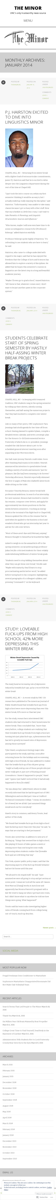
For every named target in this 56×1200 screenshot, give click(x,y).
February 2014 (9, 1129)
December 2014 (9, 1082)
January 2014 (8, 1135)
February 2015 (9, 1071)
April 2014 (7, 1118)
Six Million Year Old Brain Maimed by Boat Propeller (25, 1022)
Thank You (7, 1016)
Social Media (10, 950)
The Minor (28, 8)
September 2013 (10, 1159)
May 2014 (7, 1112)
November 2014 (9, 1088)
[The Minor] (28, 40)
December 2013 (9, 1141)
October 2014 (8, 1094)
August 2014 (8, 1106)
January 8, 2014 (32, 601)
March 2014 (8, 1123)
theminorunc (16, 85)
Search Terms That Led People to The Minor (22, 1007)
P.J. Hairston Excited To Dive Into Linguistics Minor (26, 117)
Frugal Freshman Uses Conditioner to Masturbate (24, 976)
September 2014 (10, 1100)
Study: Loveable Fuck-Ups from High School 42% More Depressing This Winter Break (26, 638)
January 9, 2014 (32, 311)
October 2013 (8, 1153)
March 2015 (8, 1065)
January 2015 (8, 1076)
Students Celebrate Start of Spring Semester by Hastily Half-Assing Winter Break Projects (26, 348)
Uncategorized (47, 87)
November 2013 (9, 1147)
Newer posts (49, 927)
